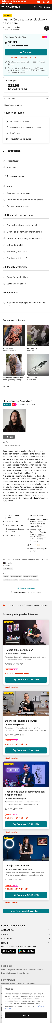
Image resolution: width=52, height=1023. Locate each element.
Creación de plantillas (17, 277)
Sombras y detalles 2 (17, 258)
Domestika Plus (23, 973)
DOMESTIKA (12, 7)
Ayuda (32, 983)
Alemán (43, 532)
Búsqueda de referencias (18, 193)
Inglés (40, 530)
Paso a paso (32, 378)
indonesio (34, 541)
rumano (40, 539)
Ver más (6, 386)
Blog (27, 983)
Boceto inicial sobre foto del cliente (24, 225)
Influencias (12, 167)
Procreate (8, 563)
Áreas (4, 934)
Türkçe (32, 539)
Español (33, 530)
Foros (25, 970)
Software (6, 938)
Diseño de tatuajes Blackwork (21, 720)
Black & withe (8, 348)
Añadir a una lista (11, 687)
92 (15, 518)
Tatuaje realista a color (17, 865)
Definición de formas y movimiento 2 (24, 238)
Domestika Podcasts (8, 973)
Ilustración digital (11, 580)
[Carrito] (40, 7)
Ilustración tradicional (29, 580)
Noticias (21, 983)
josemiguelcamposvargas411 (14, 380)
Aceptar (26, 1015)
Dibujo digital (16, 576)
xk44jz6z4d (31, 380)
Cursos (11, 605)
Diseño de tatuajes (30, 576)
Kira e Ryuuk (32, 348)
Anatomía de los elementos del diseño (25, 199)
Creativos (32, 970)
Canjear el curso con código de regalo (26, 592)
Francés (33, 534)
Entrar (47, 7)
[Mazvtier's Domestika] (4, 442)
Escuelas (40, 970)
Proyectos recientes (14, 320)
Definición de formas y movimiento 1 (24, 231)
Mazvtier (16, 27)
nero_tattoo (31, 351)
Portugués (34, 532)
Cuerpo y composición (18, 206)
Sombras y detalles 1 (17, 251)
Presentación (13, 161)
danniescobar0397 (10, 351)
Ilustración (8, 568)
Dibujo (6, 576)
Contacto (13, 983)
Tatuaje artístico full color (19, 650)
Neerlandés (41, 537)
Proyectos (11, 970)
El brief (10, 186)
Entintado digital (15, 245)
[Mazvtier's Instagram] (7, 442)
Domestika (5, 983)
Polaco (32, 537)
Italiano (41, 534)
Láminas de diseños (16, 283)
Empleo (19, 970)
